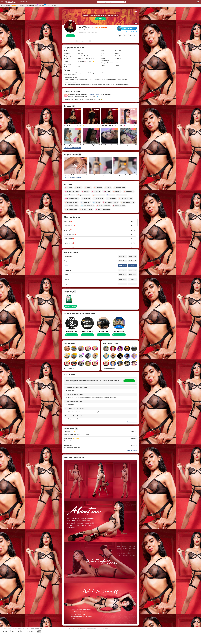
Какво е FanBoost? (131, 31)
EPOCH (32, 628)
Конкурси (41, 5)
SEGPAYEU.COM (38, 628)
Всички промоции (32, 5)
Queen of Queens (94, 94)
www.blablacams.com (21, 628)
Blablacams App (52, 5)
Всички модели (5, 5)
